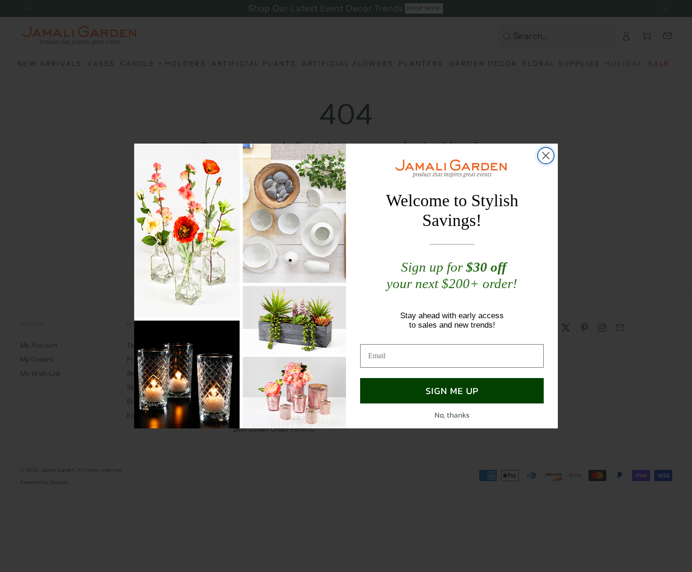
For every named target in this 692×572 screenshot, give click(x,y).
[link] (452, 168)
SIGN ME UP (452, 391)
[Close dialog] (546, 155)
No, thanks (452, 414)
